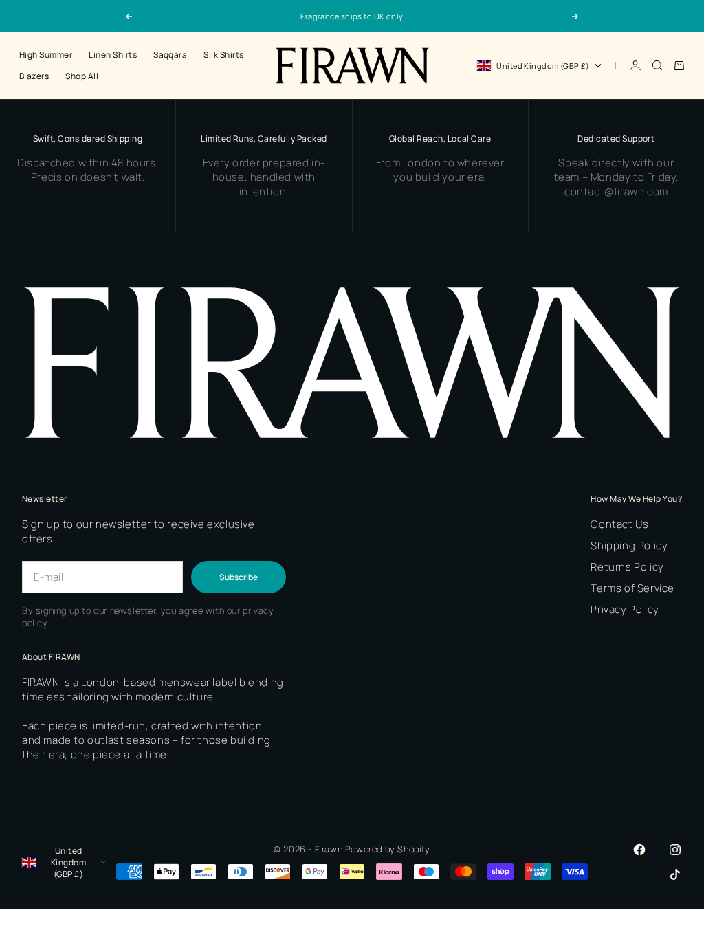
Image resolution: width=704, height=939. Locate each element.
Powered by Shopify (387, 849)
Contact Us (619, 524)
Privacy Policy (625, 609)
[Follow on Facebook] (639, 850)
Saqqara (170, 54)
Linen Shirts (113, 54)
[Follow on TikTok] (675, 874)
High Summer (45, 54)
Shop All (81, 76)
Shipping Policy (629, 545)
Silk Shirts (223, 54)
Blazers (34, 76)
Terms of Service (632, 588)
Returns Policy (627, 567)
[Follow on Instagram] (675, 850)
